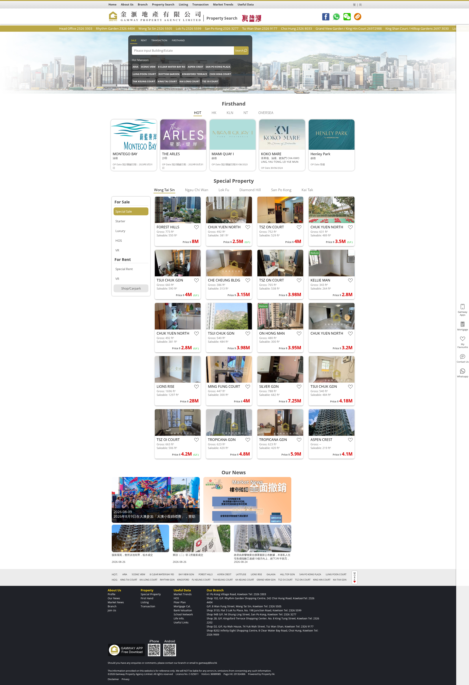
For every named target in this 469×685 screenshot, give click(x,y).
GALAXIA (271, 574)
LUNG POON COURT (144, 74)
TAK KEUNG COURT (144, 81)
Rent (144, 40)
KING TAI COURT (167, 81)
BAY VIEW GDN (186, 574)
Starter (120, 221)
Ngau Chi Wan (196, 189)
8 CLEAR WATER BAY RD (171, 66)
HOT (197, 112)
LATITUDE (241, 574)
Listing (145, 602)
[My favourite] (196, 227)
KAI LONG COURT (190, 81)
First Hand (147, 598)
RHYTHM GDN (167, 579)
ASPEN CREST (195, 66)
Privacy (126, 679)
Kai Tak (307, 189)
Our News (114, 598)
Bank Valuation (183, 610)
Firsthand (178, 40)
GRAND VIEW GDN (266, 579)
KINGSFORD (183, 579)
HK (214, 112)
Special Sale (123, 211)
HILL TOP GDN (287, 574)
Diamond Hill (250, 189)
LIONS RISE (256, 574)
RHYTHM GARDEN (169, 74)
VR (117, 250)
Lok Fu (224, 189)
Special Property (151, 594)
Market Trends (183, 594)
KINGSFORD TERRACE (194, 74)
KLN (230, 112)
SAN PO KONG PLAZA (218, 66)
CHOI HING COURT (220, 74)
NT (245, 112)
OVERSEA (265, 112)
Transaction (159, 40)
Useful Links (181, 622)
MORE (355, 576)
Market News (116, 602)
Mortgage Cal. (182, 606)
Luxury (120, 231)
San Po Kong (281, 189)
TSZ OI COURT (210, 81)
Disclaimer (113, 679)
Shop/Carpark (131, 288)
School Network (183, 614)
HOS (118, 240)
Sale (133, 40)
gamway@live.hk (208, 662)
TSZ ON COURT (303, 579)
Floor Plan (180, 602)
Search (239, 50)
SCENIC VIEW (148, 66)
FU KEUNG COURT (201, 579)
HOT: (115, 574)
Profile (111, 594)
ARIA (135, 66)
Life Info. (179, 618)
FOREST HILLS (206, 574)
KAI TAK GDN (339, 579)
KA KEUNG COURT (244, 579)
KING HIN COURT (321, 579)
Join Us (112, 610)
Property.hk (268, 674)
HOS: (115, 579)
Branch (112, 606)
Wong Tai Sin (164, 189)
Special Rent (124, 269)
